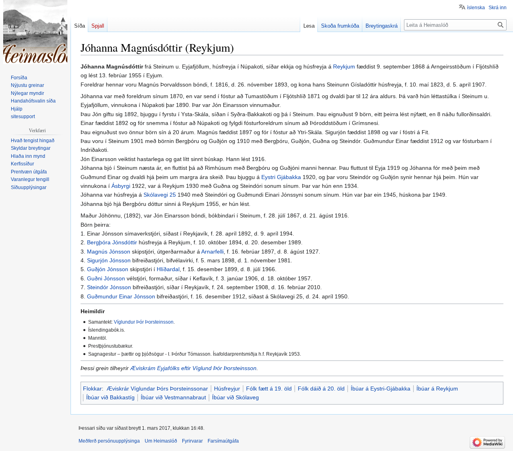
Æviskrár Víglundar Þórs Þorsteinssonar (157, 388)
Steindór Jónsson (109, 287)
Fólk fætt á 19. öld (269, 388)
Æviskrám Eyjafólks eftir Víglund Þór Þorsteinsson (193, 368)
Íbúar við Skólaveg (235, 397)
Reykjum (344, 66)
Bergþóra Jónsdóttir (112, 242)
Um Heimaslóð (161, 441)
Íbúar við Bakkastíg (110, 397)
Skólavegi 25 (159, 194)
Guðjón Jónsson (107, 269)
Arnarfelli (212, 251)
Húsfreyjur (227, 388)
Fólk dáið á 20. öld (321, 388)
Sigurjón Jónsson (109, 260)
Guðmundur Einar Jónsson (121, 296)
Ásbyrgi (120, 186)
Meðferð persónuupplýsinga (109, 441)
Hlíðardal (168, 269)
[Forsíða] (35, 32)
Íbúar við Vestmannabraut (173, 397)
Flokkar (92, 388)
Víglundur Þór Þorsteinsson (144, 321)
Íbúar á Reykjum (437, 388)
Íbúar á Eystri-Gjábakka (380, 388)
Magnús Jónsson (108, 251)
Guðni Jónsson (106, 278)
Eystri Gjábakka (281, 177)
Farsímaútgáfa (223, 441)
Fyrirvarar (192, 441)
